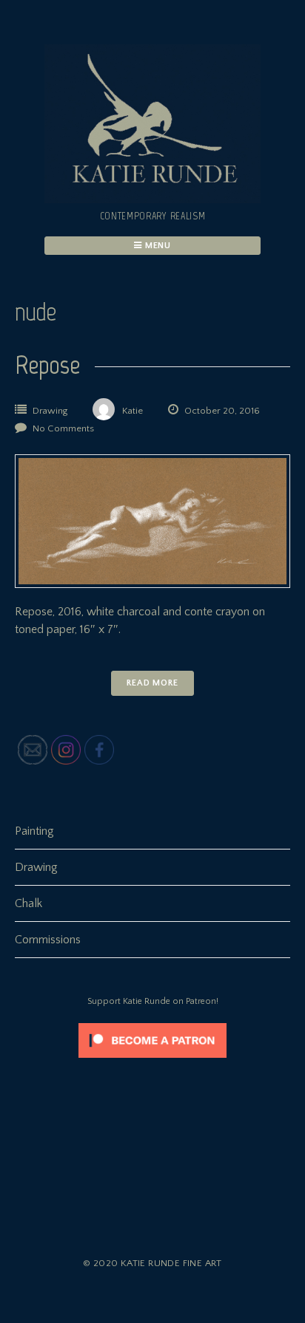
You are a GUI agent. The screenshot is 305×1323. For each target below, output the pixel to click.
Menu (157, 245)
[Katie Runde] (152, 199)
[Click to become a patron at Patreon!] (152, 1061)
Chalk (28, 903)
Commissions (48, 939)
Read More (152, 683)
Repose (47, 364)
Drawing (50, 411)
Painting (34, 831)
